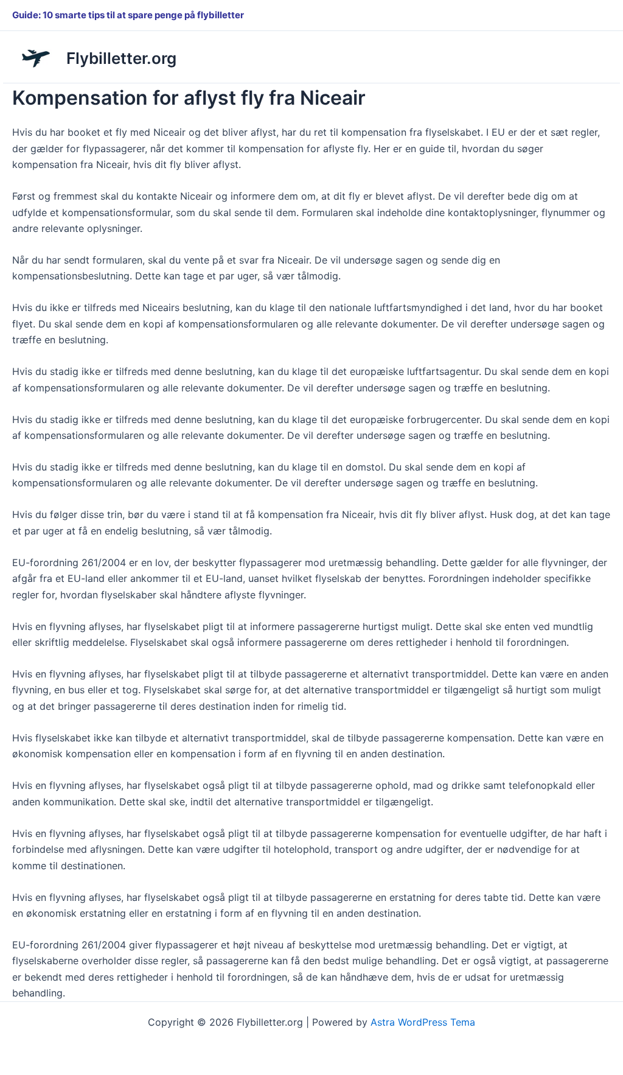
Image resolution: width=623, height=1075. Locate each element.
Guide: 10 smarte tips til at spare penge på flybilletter (128, 15)
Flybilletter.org (121, 58)
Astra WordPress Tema (423, 1022)
